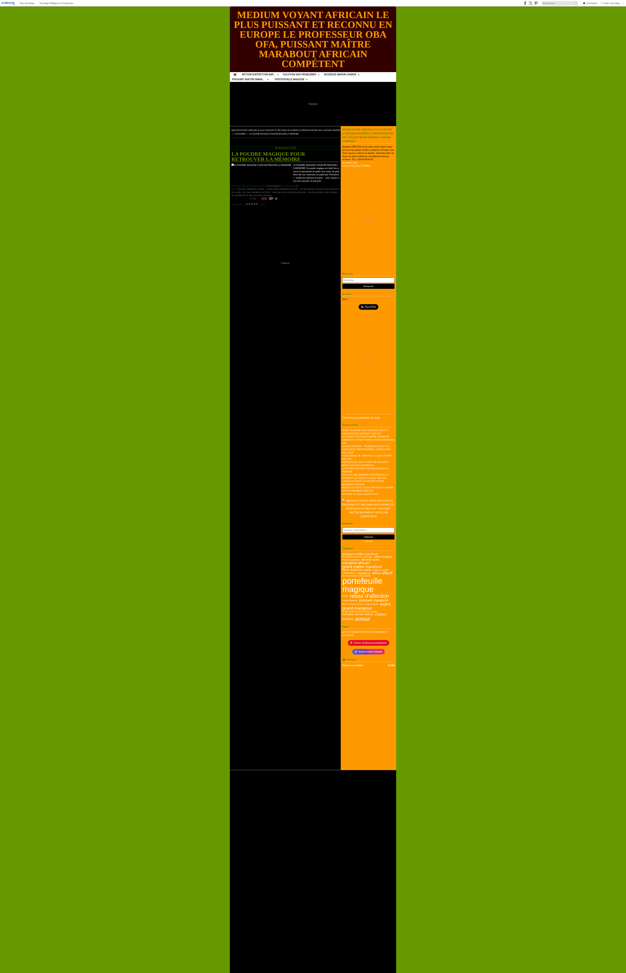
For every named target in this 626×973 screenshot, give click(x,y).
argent (385, 604)
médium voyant (380, 570)
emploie (347, 618)
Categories (240, 133)
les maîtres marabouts (352, 557)
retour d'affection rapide (356, 570)
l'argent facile (371, 604)
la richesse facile (349, 576)
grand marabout (357, 608)
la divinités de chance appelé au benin (360, 494)
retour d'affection (369, 596)
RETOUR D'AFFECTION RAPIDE (259, 74)
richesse (368, 557)
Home (235, 73)
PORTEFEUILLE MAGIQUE (289, 79)
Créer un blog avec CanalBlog (356, 166)
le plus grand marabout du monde (359, 611)
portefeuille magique (362, 585)
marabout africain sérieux (357, 614)
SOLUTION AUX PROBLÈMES (299, 74)
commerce (348, 573)
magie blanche (350, 600)
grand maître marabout (362, 567)
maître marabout (351, 560)
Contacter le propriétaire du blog (361, 417)
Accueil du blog (349, 162)
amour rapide (365, 576)
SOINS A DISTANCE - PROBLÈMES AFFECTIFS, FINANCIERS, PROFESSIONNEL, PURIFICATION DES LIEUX (366, 449)
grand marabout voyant (352, 604)
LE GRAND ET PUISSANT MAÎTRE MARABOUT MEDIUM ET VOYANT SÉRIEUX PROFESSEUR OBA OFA (368, 439)
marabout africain (356, 563)
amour (362, 619)
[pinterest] (536, 3)
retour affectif (382, 573)
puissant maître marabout (360, 553)
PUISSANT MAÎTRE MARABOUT (249, 79)
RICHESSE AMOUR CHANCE (340, 74)
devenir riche (370, 559)
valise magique (383, 556)
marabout (363, 573)
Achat (345, 596)
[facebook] (525, 3)
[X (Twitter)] (531, 3)
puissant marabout (373, 600)
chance (380, 614)
